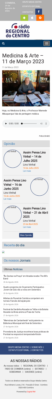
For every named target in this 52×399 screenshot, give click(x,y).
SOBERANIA (15, 372)
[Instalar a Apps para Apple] (32, 18)
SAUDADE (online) (33, 372)
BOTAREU (39, 369)
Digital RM (31, 392)
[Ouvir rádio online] (40, 18)
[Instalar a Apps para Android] (24, 18)
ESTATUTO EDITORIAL (31, 6)
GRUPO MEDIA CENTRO (18, 347)
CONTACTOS (27, 12)
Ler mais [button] (27, 171)
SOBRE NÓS (36, 347)
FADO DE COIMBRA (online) (18, 369)
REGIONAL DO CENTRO (34, 365)
